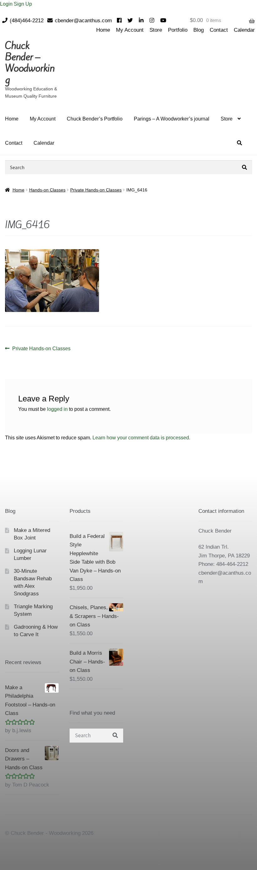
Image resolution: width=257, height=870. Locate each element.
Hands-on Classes (47, 189)
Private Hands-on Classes (96, 189)
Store (155, 30)
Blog (198, 30)
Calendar (244, 30)
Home (103, 30)
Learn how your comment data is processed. (141, 437)
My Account (130, 30)
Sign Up (23, 4)
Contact (219, 30)
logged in (57, 409)
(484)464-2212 (27, 21)
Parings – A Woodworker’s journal (171, 118)
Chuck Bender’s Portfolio (95, 118)
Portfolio (177, 30)
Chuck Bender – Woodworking (30, 63)
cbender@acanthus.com (83, 21)
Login (7, 4)
